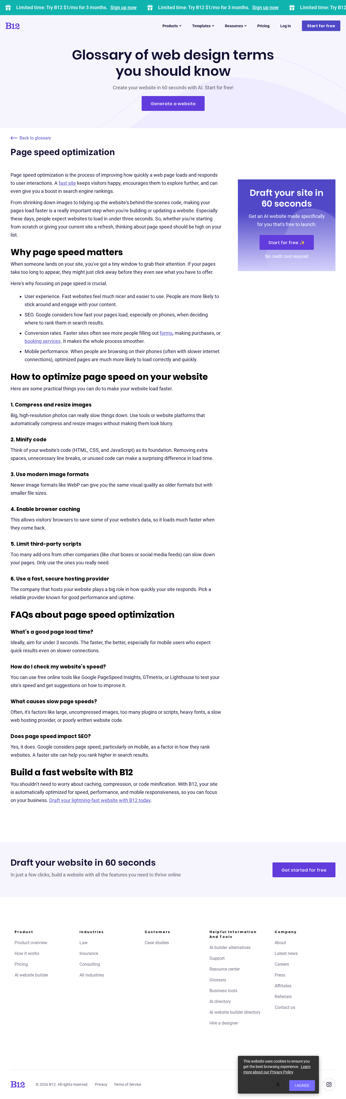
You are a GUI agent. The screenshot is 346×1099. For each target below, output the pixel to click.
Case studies (157, 942)
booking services (43, 341)
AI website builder (31, 975)
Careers (282, 964)
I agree (302, 1085)
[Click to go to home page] (27, 26)
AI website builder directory (235, 1012)
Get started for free (304, 870)
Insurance (88, 953)
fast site (67, 183)
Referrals (283, 996)
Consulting (89, 964)
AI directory (220, 1001)
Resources (234, 26)
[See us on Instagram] (328, 1084)
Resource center (224, 969)
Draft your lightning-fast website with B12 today (100, 800)
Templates (201, 26)
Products (170, 26)
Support (217, 958)
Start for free (321, 26)
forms (166, 333)
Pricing (263, 26)
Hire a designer (223, 1023)
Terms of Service (127, 1084)
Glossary (217, 979)
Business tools (223, 990)
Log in (285, 26)
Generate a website (173, 104)
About (280, 942)
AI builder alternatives (230, 947)
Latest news (286, 953)
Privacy (101, 1084)
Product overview (31, 942)
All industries (91, 975)
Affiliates (283, 985)
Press (280, 975)
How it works (27, 953)
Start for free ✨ (286, 243)
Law (83, 942)
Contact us (285, 1007)
